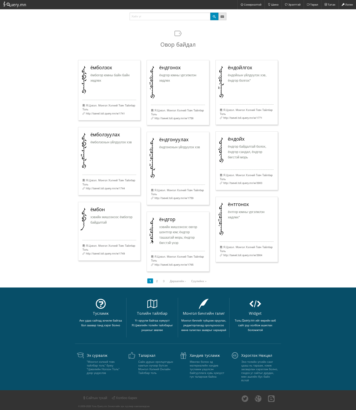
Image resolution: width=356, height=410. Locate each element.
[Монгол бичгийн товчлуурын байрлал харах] (222, 16)
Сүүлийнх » (199, 281)
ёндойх (236, 138)
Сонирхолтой (252, 4)
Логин (348, 4)
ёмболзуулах (105, 134)
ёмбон (97, 209)
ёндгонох (170, 67)
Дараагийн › (178, 281)
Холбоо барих (126, 397)
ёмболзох (101, 67)
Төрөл (314, 4)
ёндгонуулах (174, 139)
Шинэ (275, 4)
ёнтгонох (238, 204)
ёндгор (167, 219)
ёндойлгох (240, 67)
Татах (331, 4)
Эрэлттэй (294, 4)
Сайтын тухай (96, 397)
